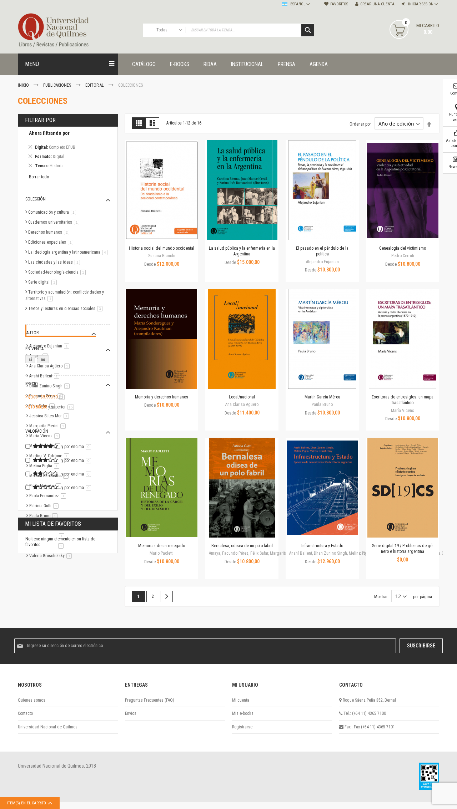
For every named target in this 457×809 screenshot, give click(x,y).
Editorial (95, 85)
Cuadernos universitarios (55, 222)
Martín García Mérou (322, 397)
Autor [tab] (32, 332)
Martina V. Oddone (50, 455)
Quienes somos (31, 700)
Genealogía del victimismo (402, 248)
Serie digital (43, 282)
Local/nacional (242, 397)
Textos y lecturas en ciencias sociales (66, 308)
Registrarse (242, 726)
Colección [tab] (35, 199)
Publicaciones (57, 85)
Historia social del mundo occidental (161, 248)
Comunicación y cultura (53, 212)
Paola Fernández (49, 495)
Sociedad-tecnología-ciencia (58, 272)
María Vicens (45, 435)
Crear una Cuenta (377, 4)
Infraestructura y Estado (322, 545)
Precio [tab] (31, 383)
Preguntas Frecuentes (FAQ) (149, 700)
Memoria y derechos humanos (161, 397)
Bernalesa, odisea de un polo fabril (242, 545)
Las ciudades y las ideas (55, 262)
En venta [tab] (34, 348)
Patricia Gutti (45, 505)
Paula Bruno (44, 515)
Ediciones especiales (52, 242)
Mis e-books (242, 713)
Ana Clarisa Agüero (50, 365)
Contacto (25, 713)
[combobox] (228, 30)
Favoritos (339, 4)
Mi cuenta (240, 700)
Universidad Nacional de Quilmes (47, 726)
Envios (130, 713)
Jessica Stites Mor (50, 415)
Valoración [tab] (36, 431)
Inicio (24, 85)
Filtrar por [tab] (40, 120)
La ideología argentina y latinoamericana (69, 252)
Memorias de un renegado (161, 545)
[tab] (67, 150)
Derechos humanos (50, 232)
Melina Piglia (45, 465)
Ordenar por (360, 124)
